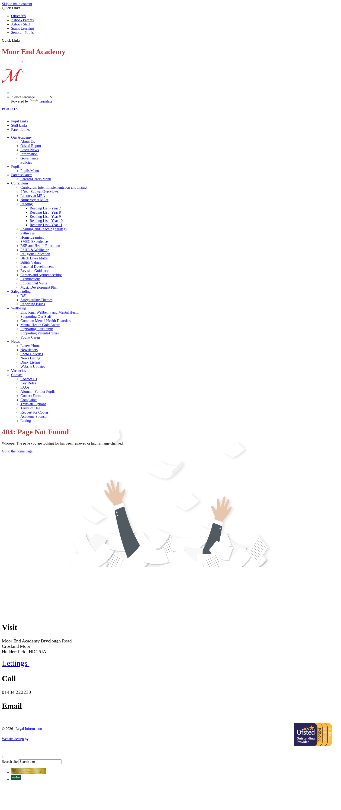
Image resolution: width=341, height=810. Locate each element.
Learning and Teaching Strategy (43, 229)
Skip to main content (17, 4)
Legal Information (29, 729)
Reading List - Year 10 (46, 221)
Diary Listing (30, 362)
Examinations (30, 279)
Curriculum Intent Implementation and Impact (53, 187)
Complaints (28, 400)
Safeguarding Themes (36, 300)
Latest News (29, 150)
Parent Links (20, 129)
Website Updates (32, 366)
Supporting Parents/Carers (39, 333)
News (15, 341)
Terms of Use (30, 408)
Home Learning (32, 237)
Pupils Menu (29, 171)
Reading (26, 204)
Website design (13, 739)
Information (29, 154)
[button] (22, 40)
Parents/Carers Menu (35, 179)
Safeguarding (21, 291)
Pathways (27, 233)
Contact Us (28, 379)
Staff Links (19, 125)
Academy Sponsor (34, 416)
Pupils (15, 166)
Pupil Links (19, 121)
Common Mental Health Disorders (45, 321)
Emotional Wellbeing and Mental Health (49, 312)
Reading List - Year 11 (46, 225)
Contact (17, 375)
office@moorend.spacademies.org (35, 720)
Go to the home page (17, 451)
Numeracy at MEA (34, 200)
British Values (30, 262)
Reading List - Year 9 (45, 216)
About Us (27, 141)
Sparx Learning (22, 28)
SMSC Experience (34, 241)
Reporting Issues (32, 304)
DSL (24, 296)
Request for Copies (34, 412)
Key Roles (28, 383)
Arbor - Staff (20, 24)
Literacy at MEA (32, 196)
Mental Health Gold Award (40, 325)
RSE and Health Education (40, 246)
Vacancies (18, 371)
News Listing (30, 358)
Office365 (18, 16)
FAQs (24, 387)
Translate (45, 101)
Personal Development (37, 266)
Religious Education (35, 254)
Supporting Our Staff (35, 316)
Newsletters (29, 350)
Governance (29, 158)
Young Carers (30, 337)
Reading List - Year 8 (45, 212)
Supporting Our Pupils (36, 329)
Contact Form (30, 396)
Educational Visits (33, 283)
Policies (26, 162)
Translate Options (33, 404)
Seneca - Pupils (22, 32)
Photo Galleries (31, 354)
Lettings (26, 421)
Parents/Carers (21, 175)
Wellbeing (18, 308)
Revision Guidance (34, 271)
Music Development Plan (39, 287)
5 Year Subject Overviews (39, 191)
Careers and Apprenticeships (41, 275)
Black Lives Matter (34, 258)
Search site (10, 761)
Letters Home (30, 346)
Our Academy (21, 137)
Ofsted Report (30, 146)
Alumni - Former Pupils (37, 391)
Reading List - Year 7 (45, 208)
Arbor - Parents (22, 20)
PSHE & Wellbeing (34, 250)
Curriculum (19, 183)
